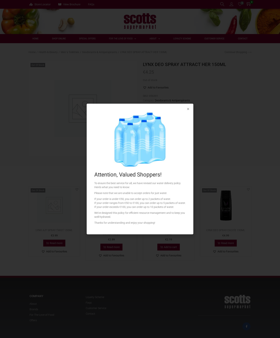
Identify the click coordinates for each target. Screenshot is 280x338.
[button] (188, 108)
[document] (140, 169)
